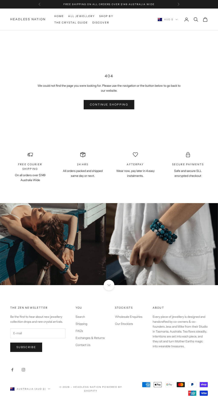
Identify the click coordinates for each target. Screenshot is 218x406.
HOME (59, 16)
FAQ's (79, 331)
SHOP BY (106, 16)
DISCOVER (100, 22)
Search (80, 317)
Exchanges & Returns (90, 338)
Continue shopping (109, 104)
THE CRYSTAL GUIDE (71, 22)
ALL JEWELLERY (81, 16)
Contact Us (83, 345)
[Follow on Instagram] (23, 370)
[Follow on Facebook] (12, 370)
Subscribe (26, 347)
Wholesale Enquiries (128, 317)
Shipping (81, 324)
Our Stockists (124, 324)
